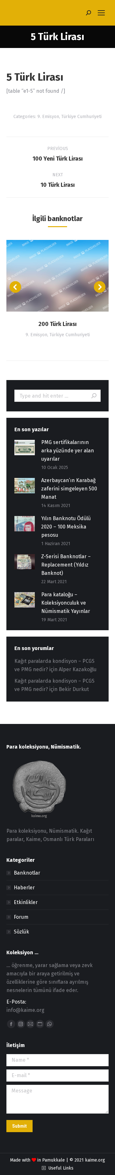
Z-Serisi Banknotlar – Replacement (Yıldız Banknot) (66, 564)
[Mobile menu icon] (101, 13)
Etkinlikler (26, 902)
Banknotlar (27, 873)
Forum (21, 917)
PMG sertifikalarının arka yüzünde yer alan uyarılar (67, 450)
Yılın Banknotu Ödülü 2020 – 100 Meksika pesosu (66, 526)
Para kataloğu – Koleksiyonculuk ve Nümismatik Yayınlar (65, 602)
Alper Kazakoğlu (77, 669)
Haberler (24, 888)
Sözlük (21, 932)
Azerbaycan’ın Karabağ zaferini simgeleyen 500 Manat (69, 488)
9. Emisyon (48, 116)
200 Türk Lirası (57, 324)
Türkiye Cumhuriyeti (81, 116)
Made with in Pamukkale (37, 1160)
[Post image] (57, 276)
